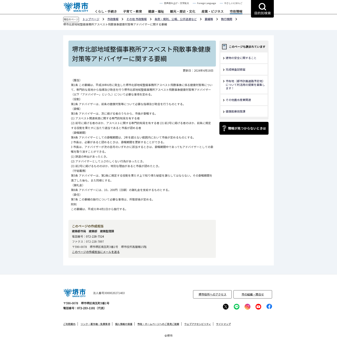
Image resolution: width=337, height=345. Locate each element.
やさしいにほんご (233, 3)
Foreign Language (206, 3)
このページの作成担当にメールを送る (96, 252)
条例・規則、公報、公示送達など (176, 19)
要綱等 (209, 19)
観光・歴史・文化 (182, 11)
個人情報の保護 (123, 324)
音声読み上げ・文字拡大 (176, 3)
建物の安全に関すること (241, 58)
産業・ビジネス (212, 11)
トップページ (90, 19)
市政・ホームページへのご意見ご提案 (158, 324)
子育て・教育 (132, 11)
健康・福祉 (156, 11)
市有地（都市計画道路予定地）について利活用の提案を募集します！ (245, 84)
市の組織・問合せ (253, 294)
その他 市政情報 (136, 19)
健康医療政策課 (235, 111)
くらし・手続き (106, 11)
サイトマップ (223, 324)
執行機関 (226, 19)
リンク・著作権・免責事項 (95, 324)
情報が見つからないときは (247, 128)
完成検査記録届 (235, 69)
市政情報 (236, 11)
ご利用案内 (69, 324)
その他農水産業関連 (238, 100)
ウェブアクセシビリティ (197, 324)
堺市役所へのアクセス (212, 294)
